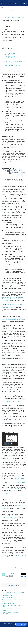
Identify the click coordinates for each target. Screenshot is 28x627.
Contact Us (10, 623)
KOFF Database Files (10, 54)
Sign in (25, 3)
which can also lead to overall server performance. (15, 401)
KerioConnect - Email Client (14, 17)
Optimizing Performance (11, 60)
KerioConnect (5, 17)
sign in (12, 585)
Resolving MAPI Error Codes (8, 603)
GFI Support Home (17, 3)
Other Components (10, 56)
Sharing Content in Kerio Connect (9, 597)
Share (24, 576)
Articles (22, 17)
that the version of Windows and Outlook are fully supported (12, 507)
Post (24, 574)
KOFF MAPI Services (10, 53)
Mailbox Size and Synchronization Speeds (15, 61)
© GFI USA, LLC (5, 623)
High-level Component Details (11, 51)
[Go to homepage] (5, 3)
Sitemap (14, 623)
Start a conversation (14, 10)
